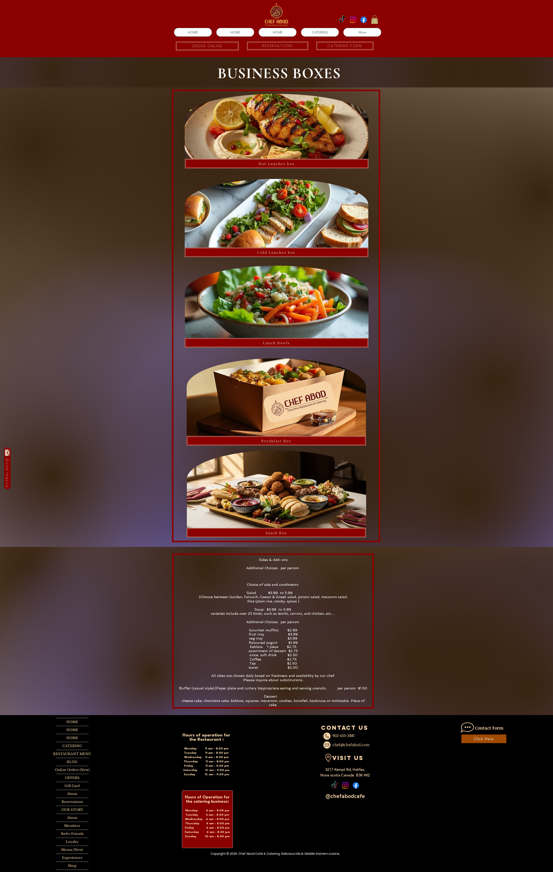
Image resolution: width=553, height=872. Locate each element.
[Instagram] (353, 20)
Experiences (72, 858)
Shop (72, 866)
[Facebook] (363, 20)
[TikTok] (342, 20)
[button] (374, 19)
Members (72, 826)
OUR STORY (72, 810)
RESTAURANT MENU (72, 754)
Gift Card (72, 786)
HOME (72, 722)
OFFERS (72, 778)
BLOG (72, 762)
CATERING (72, 746)
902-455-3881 (343, 735)
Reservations (72, 802)
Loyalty (72, 842)
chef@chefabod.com (351, 744)
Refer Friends (72, 834)
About (72, 794)
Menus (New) (72, 850)
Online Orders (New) (72, 770)
